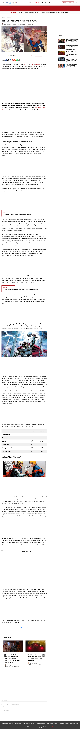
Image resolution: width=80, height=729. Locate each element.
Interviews (55, 8)
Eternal (25, 64)
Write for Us (5, 723)
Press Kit (11, 723)
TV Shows (23, 8)
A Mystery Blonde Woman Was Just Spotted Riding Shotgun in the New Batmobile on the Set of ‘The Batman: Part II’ (12, 658)
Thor (32, 64)
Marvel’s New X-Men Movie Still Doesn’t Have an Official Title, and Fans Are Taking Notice (71, 59)
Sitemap (67, 723)
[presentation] (13, 646)
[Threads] (13, 2)
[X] (8, 60)
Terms (55, 723)
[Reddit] (15, 60)
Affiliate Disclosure (40, 723)
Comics (30, 8)
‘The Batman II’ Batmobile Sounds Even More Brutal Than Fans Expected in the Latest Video (72, 53)
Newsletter (71, 2)
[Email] (19, 60)
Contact (67, 8)
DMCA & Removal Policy (29, 723)
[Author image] (2, 24)
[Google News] (16, 2)
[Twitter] (10, 2)
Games (48, 8)
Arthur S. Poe (8, 24)
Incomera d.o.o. (50, 727)
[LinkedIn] (10, 60)
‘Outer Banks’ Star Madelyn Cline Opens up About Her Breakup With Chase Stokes (71, 65)
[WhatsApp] (17, 60)
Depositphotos (74, 723)
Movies (17, 8)
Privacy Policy (49, 723)
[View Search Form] (76, 3)
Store (64, 2)
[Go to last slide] (5, 655)
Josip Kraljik (11, 665)
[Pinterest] (13, 60)
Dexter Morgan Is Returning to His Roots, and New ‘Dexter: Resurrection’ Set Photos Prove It (72, 41)
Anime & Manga (39, 8)
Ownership (61, 723)
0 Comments (30, 24)
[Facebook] (7, 2)
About (62, 8)
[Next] (43, 655)
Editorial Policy (38, 56)
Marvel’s (37, 64)
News (11, 8)
